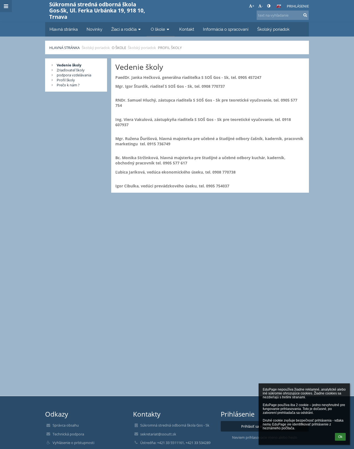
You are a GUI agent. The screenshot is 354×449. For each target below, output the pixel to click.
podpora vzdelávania (74, 75)
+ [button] (253, 5)
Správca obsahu (66, 425)
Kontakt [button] (186, 29)
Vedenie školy (69, 65)
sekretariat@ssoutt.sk (158, 434)
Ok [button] (340, 437)
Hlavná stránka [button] (64, 29)
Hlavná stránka (64, 47)
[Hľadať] (305, 15)
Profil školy (170, 47)
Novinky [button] (94, 29)
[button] (268, 6)
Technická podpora (68, 434)
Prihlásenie (298, 6)
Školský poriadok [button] (273, 29)
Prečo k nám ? (68, 84)
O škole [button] (158, 29)
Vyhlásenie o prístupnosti (73, 442)
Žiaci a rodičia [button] (124, 29)
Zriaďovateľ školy (71, 70)
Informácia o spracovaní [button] (225, 29)
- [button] (262, 5)
